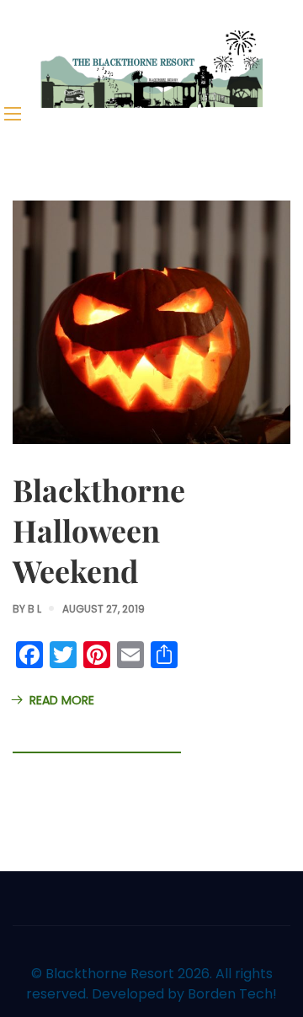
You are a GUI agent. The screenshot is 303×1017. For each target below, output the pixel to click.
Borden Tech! (232, 994)
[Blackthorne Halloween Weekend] (151, 321)
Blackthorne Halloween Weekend (99, 530)
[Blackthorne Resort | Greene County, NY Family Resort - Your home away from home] (151, 68)
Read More (61, 700)
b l (34, 609)
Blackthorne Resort (109, 973)
